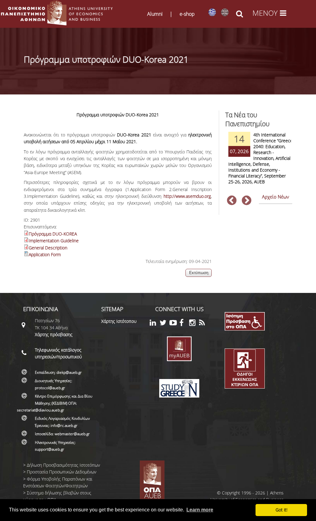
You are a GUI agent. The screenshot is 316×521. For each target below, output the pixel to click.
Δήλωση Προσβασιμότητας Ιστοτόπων (63, 465)
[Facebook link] (184, 324)
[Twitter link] (164, 324)
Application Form (45, 254)
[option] (259, 162)
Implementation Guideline (54, 241)
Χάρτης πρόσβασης (54, 334)
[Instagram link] (194, 324)
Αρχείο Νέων (275, 197)
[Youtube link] (174, 324)
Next (246, 200)
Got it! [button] (281, 510)
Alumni (155, 13)
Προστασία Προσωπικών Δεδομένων (61, 472)
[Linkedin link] (155, 324)
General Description (48, 248)
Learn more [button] (199, 509)
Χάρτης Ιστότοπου (118, 321)
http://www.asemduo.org (187, 196)
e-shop (187, 13)
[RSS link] (204, 324)
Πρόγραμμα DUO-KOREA (53, 234)
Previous (231, 200)
